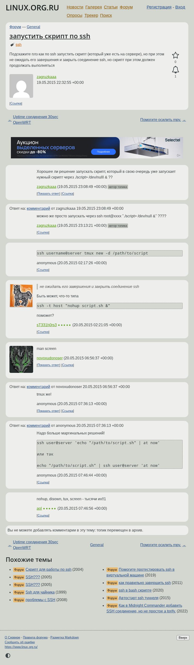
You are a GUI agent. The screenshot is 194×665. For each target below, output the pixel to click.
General (33, 27)
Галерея (93, 7)
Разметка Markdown (64, 637)
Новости (75, 7)
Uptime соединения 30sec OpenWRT (35, 120)
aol (39, 508)
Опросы (74, 15)
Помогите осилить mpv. (160, 120)
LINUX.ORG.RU (32, 7)
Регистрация (159, 7)
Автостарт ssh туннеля (139, 598)
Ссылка (15, 103)
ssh (19, 45)
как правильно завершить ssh (145, 583)
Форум (126, 7)
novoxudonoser (50, 358)
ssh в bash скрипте (135, 590)
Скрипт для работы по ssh (48, 569)
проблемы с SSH (40, 600)
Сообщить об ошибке (20, 642)
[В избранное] (175, 55)
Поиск (106, 15)
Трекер (91, 15)
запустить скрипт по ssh (49, 35)
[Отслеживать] (175, 70)
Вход (180, 7)
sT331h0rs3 (47, 325)
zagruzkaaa (46, 77)
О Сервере (12, 637)
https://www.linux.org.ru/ (21, 647)
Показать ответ (48, 194)
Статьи (111, 7)
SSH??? (33, 577)
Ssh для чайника (40, 592)
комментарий (38, 208)
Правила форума (35, 637)
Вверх (183, 637)
